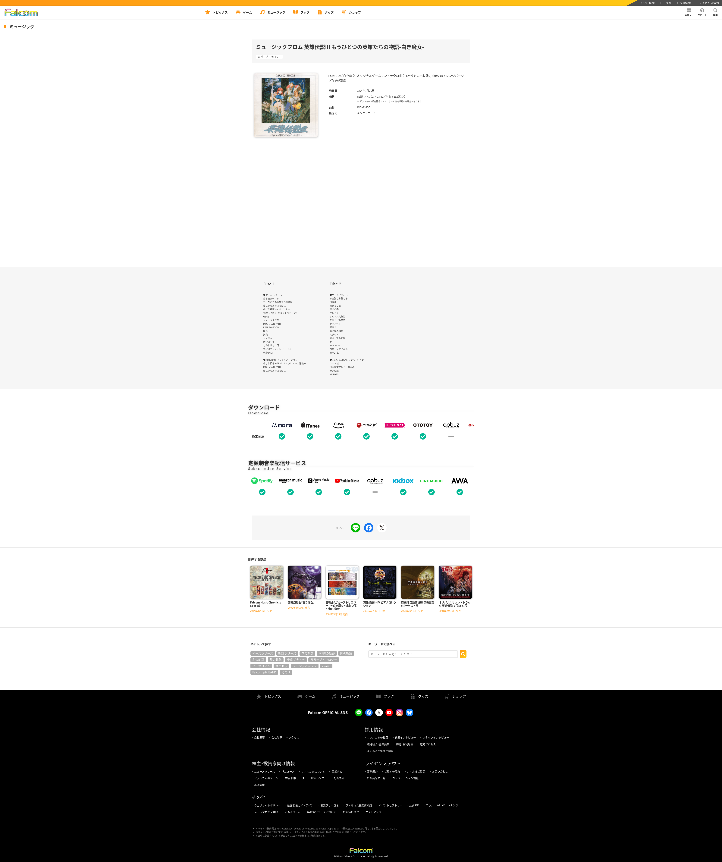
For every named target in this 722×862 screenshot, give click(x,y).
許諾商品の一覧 (376, 778)
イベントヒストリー (390, 805)
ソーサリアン (261, 666)
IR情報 (667, 3)
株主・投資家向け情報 (273, 763)
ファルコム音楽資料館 (359, 805)
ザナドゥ (281, 666)
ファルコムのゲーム (266, 778)
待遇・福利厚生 (404, 744)
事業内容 (337, 771)
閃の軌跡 (346, 653)
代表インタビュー (405, 737)
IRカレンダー (319, 778)
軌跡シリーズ (287, 653)
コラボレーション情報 (405, 778)
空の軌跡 (307, 653)
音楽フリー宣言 (329, 805)
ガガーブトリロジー (269, 57)
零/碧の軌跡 (327, 653)
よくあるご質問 (416, 771)
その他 (285, 672)
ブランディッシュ (305, 666)
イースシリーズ (262, 653)
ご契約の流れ (392, 771)
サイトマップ (373, 812)
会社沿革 (277, 737)
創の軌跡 (258, 659)
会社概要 (259, 737)
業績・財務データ (294, 778)
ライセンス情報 (709, 3)
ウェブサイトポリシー (267, 805)
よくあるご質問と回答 (380, 751)
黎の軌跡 (276, 659)
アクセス (294, 737)
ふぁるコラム (292, 812)
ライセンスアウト (383, 763)
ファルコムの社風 (377, 737)
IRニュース (288, 771)
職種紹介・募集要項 (378, 744)
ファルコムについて (313, 771)
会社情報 (649, 3)
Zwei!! (326, 666)
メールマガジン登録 (266, 812)
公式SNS (414, 805)
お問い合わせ (440, 771)
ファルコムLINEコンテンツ (442, 805)
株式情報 (259, 785)
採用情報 (685, 3)
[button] (689, 12)
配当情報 (339, 778)
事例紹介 (372, 771)
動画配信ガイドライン (300, 805)
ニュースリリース (264, 771)
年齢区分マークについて (321, 812)
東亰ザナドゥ (296, 659)
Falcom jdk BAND (264, 672)
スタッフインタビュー (436, 737)
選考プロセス (428, 744)
